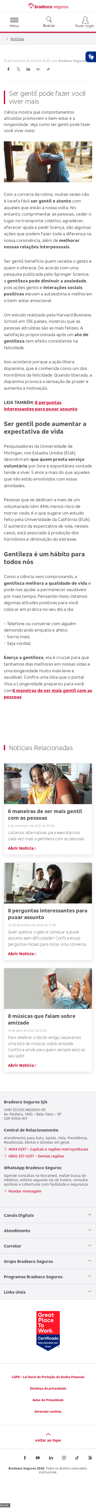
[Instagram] (64, 1458)
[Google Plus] (38, 69)
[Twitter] (18, 69)
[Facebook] (8, 69)
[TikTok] (77, 1458)
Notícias (17, 39)
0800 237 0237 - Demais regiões (36, 1156)
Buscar (49, 25)
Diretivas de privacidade (48, 1388)
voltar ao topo (48, 1440)
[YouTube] (38, 1458)
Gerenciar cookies (48, 1411)
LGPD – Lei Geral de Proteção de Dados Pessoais (48, 1377)
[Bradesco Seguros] (48, 6)
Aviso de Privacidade (48, 1400)
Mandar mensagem (24, 1191)
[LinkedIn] (28, 69)
